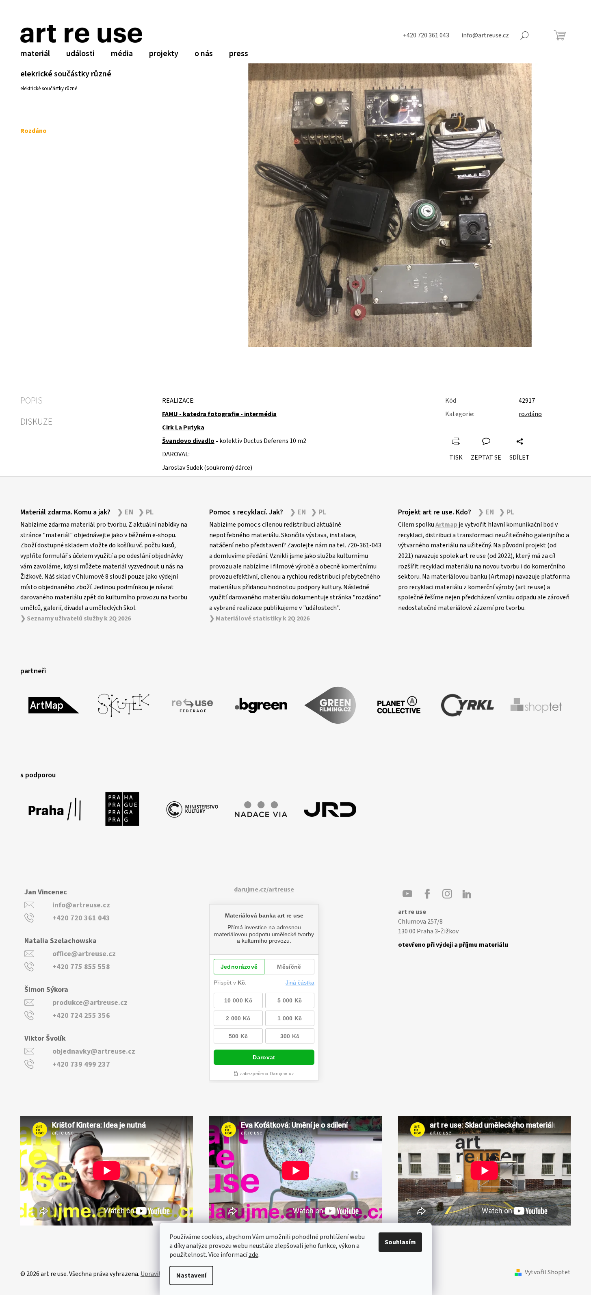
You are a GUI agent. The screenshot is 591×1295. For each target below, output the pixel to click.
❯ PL (146, 512)
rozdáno (530, 414)
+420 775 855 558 (81, 967)
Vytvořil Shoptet (548, 1272)
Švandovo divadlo (188, 440)
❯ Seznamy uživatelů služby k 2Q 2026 (75, 618)
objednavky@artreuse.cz (93, 1051)
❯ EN (125, 512)
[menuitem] (35, 53)
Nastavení (191, 1275)
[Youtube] (407, 894)
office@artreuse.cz (84, 954)
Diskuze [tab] (36, 422)
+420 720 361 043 (81, 918)
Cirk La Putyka (183, 427)
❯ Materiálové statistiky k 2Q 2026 (259, 618)
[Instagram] (447, 894)
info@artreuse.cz (81, 905)
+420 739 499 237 (81, 1064)
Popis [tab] (31, 401)
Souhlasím (400, 1242)
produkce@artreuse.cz (90, 1003)
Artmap (446, 524)
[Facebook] (427, 894)
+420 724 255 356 (81, 1016)
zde (253, 1254)
